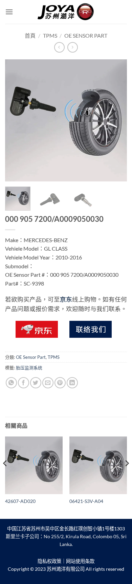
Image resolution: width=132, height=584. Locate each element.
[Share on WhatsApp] (11, 382)
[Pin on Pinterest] (60, 382)
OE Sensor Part (85, 35)
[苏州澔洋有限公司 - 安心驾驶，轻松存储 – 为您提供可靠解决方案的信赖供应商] (66, 12)
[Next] (116, 120)
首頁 (30, 35)
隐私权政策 (49, 561)
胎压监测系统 (29, 367)
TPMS (50, 35)
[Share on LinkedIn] (72, 382)
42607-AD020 (20, 501)
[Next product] (59, 47)
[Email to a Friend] (47, 382)
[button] (9, 11)
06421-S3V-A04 (86, 501)
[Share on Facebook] (23, 382)
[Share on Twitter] (35, 382)
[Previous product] (72, 47)
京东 (66, 299)
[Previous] (16, 120)
